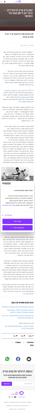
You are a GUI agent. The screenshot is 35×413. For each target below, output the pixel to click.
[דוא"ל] (29, 359)
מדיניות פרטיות (21, 409)
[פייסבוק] (18, 359)
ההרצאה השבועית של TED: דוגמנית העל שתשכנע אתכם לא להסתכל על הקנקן (20, 311)
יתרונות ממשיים (29, 293)
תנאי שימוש (10, 405)
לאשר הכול (17, 221)
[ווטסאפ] (7, 359)
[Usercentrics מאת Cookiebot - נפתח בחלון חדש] (10, 183)
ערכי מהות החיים (24, 405)
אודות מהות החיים (14, 402)
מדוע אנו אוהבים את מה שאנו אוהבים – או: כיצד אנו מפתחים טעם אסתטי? (18, 316)
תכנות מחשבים (24, 97)
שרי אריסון (16, 405)
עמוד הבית (22, 402)
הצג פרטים (8, 215)
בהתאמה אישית (18, 228)
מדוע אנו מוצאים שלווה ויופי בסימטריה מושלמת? (18, 307)
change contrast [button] (5, 2)
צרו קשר (6, 402)
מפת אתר (29, 402)
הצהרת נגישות (12, 409)
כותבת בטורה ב (15, 90)
